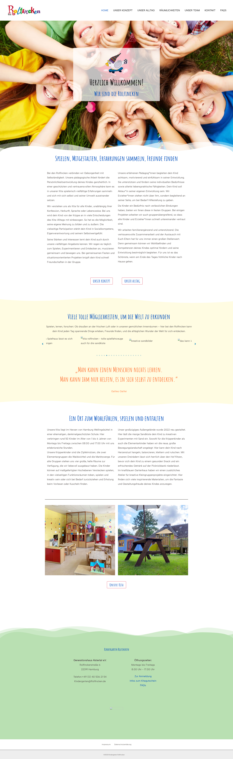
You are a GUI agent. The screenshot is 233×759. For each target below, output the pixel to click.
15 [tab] (131, 355)
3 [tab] (102, 355)
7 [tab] (111, 355)
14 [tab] (128, 355)
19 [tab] (141, 355)
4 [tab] (104, 355)
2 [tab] (99, 355)
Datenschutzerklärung (122, 744)
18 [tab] (138, 355)
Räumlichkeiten (169, 10)
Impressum (106, 744)
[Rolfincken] (24, 10)
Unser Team (192, 10)
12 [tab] (124, 355)
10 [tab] (119, 355)
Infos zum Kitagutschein (143, 680)
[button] (101, 281)
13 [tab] (126, 355)
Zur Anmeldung (143, 676)
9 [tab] (116, 355)
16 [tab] (133, 355)
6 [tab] (109, 355)
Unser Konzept (123, 10)
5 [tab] (107, 355)
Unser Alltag (146, 10)
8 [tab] (114, 355)
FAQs (223, 10)
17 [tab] (136, 355)
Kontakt (210, 10)
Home (104, 10)
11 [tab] (121, 355)
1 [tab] (97, 355)
